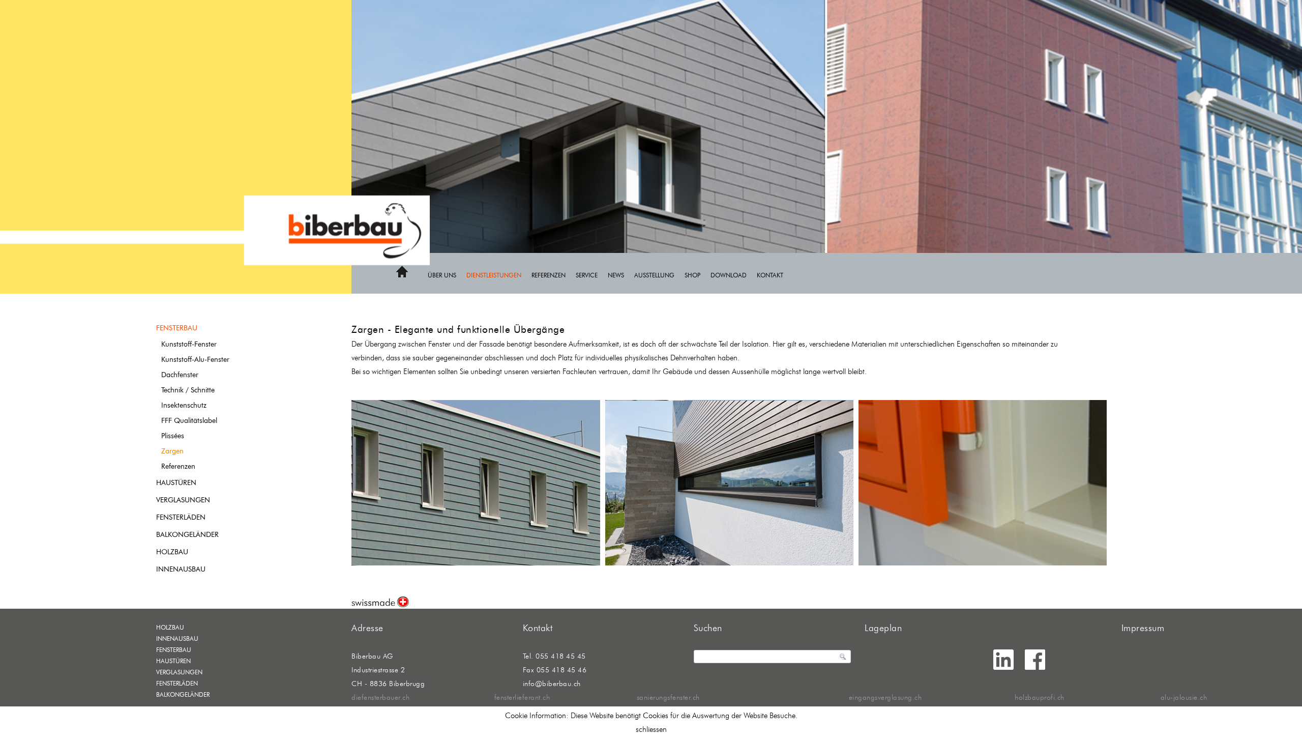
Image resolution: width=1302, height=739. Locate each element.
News (616, 275)
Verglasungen (183, 500)
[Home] (402, 275)
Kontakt (770, 275)
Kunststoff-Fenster (189, 344)
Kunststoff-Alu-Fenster (195, 359)
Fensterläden (180, 517)
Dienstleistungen (493, 275)
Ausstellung (654, 275)
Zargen (172, 451)
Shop (692, 275)
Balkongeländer (187, 534)
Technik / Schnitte (188, 390)
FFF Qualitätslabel (189, 420)
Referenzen (548, 275)
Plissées (172, 436)
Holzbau (172, 552)
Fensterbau (176, 328)
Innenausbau (180, 569)
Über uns (442, 275)
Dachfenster (179, 375)
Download (729, 275)
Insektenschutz (183, 405)
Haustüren (176, 482)
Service (587, 275)
